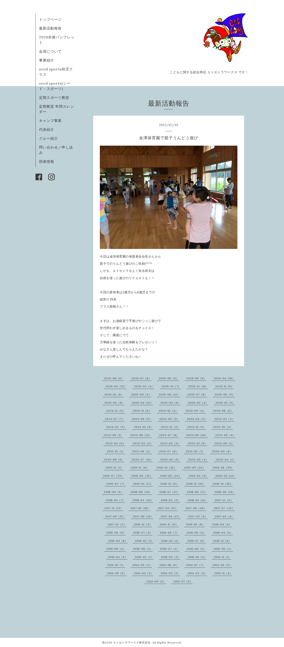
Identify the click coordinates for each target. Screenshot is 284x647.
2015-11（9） (222, 540)
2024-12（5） (115, 410)
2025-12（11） (198, 386)
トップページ (50, 19)
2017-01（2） (117, 524)
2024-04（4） (197, 419)
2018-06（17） (197, 492)
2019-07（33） (113, 475)
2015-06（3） (196, 548)
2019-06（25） (142, 475)
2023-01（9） (197, 443)
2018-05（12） (225, 492)
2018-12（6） (169, 483)
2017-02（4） (224, 516)
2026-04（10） (224, 378)
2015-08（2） (143, 548)
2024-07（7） (114, 419)
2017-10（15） (140, 508)
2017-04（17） (171, 516)
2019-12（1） (114, 467)
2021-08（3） (142, 451)
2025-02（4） (198, 402)
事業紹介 (46, 60)
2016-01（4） (170, 540)
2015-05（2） (223, 548)
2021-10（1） (116, 451)
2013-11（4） (223, 573)
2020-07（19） (142, 459)
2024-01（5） (143, 427)
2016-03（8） (118, 540)
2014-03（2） (170, 573)
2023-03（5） (143, 443)
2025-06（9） (225, 394)
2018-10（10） (223, 483)
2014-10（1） (116, 565)
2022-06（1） (224, 443)
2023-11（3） (196, 427)
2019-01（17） (143, 483)
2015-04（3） (117, 557)
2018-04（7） (115, 500)
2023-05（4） (225, 435)
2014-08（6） (169, 565)
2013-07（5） (183, 581)
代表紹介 (46, 129)
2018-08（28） (141, 492)
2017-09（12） (168, 508)
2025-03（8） (170, 402)
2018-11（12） (195, 483)
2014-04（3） (143, 573)
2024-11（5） (142, 410)
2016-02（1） (144, 540)
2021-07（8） (168, 451)
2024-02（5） (116, 427)
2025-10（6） (114, 394)
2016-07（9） (142, 532)
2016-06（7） (169, 532)
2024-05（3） (169, 419)
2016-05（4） (196, 532)
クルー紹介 (48, 138)
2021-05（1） (195, 451)
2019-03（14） (225, 475)
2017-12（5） (224, 500)
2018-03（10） (142, 500)
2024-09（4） (195, 410)
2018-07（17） (169, 492)
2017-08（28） (195, 508)
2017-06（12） (115, 516)
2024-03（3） (224, 419)
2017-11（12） (113, 508)
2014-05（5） (116, 573)
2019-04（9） (198, 475)
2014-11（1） (222, 557)
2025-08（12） (169, 394)
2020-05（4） (198, 459)
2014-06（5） (222, 565)
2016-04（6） (223, 532)
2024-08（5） (223, 410)
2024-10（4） (168, 410)
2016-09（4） (222, 524)
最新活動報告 (50, 28)
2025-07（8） (197, 394)
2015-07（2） (169, 548)
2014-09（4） (142, 565)
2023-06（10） (197, 435)
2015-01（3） (197, 557)
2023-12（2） (170, 427)
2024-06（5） (142, 419)
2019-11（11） (140, 467)
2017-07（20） (224, 508)
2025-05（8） (114, 402)
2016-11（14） (169, 524)
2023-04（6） (115, 443)
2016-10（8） (195, 524)
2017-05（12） (143, 516)
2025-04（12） (142, 402)
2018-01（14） (197, 500)
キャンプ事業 (50, 120)
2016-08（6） (116, 532)
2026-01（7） (171, 386)
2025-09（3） (141, 394)
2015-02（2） (170, 557)
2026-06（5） (169, 378)
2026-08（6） (114, 378)
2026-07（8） (141, 378)
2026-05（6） (196, 378)
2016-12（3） (143, 524)
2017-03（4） (197, 516)
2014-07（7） (195, 565)
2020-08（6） (114, 459)
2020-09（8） (222, 451)
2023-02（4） (170, 443)
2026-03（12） (116, 386)
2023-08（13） (141, 435)
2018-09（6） (113, 492)
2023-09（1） (113, 435)
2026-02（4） (144, 386)
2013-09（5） (156, 581)
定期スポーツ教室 (54, 97)
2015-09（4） (116, 548)
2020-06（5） (170, 459)
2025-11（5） (224, 386)
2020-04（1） (225, 459)
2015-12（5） (196, 540)
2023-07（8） (169, 435)
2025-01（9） (225, 402)
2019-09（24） (194, 467)
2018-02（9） (170, 500)
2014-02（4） (197, 573)
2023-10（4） (223, 427)
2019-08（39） (223, 467)
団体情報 (46, 161)
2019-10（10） (166, 467)
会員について (50, 51)
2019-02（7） (116, 483)
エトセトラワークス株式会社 (132, 642)
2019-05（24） (170, 475)
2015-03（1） (144, 557)
